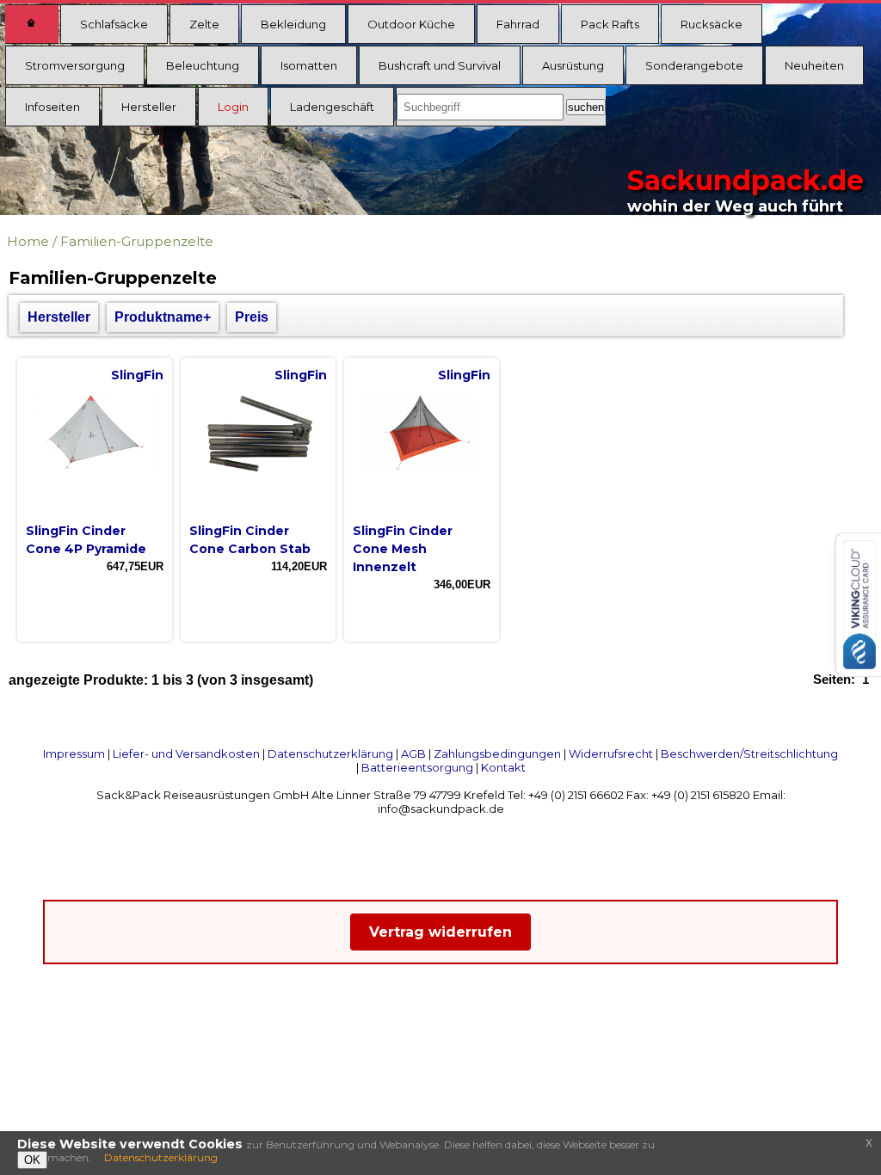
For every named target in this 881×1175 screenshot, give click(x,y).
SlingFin (137, 375)
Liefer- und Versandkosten (186, 753)
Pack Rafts (610, 24)
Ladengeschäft (332, 107)
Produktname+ (162, 317)
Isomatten (308, 65)
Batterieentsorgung (417, 767)
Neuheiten (814, 65)
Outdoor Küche (411, 24)
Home (28, 241)
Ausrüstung (573, 65)
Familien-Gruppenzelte (136, 241)
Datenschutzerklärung (330, 753)
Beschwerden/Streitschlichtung (749, 753)
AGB (413, 753)
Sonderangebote (694, 65)
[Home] (32, 24)
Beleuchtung (202, 65)
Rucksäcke (711, 24)
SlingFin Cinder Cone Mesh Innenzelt (403, 549)
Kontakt (503, 767)
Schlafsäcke (114, 24)
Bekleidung (293, 24)
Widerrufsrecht (611, 753)
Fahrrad (517, 24)
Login (233, 107)
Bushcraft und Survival (440, 65)
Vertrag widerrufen (440, 932)
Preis (251, 317)
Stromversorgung (75, 65)
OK (32, 1159)
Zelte (204, 24)
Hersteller (148, 107)
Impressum (74, 753)
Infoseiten (52, 107)
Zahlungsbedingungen (497, 753)
